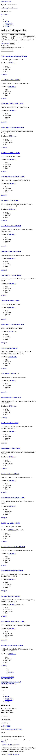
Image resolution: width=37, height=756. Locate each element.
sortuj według (5, 45)
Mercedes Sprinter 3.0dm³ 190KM (12, 570)
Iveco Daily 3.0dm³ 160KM (9, 348)
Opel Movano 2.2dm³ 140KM (10, 300)
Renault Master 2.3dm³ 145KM (11, 397)
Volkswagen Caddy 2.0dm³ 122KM (12, 103)
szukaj (12, 43)
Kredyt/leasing (9, 24)
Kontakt (7, 26)
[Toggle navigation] (1, 16)
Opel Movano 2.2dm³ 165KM (10, 153)
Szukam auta (8, 23)
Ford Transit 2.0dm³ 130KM (10, 474)
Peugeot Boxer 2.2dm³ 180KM (10, 448)
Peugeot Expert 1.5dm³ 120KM (11, 251)
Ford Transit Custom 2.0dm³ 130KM (12, 497)
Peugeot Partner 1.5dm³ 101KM (11, 275)
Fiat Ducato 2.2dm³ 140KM (9, 200)
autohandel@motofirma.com (9, 8)
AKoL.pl (3, 741)
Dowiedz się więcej (13, 754)
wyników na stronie (7, 49)
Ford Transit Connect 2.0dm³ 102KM (13, 547)
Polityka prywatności (13, 744)
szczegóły (4, 74)
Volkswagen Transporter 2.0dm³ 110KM (14, 56)
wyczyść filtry (5, 43)
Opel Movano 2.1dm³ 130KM (10, 523)
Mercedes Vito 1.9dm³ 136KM (10, 596)
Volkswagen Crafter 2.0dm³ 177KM (12, 324)
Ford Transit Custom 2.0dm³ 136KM (12, 176)
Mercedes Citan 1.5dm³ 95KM (10, 80)
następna (11, 672)
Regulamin (4, 744)
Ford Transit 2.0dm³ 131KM (10, 373)
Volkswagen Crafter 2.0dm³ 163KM (12, 127)
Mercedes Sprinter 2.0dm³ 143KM (12, 645)
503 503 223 (4, 14)
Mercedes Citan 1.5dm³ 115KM (11, 226)
